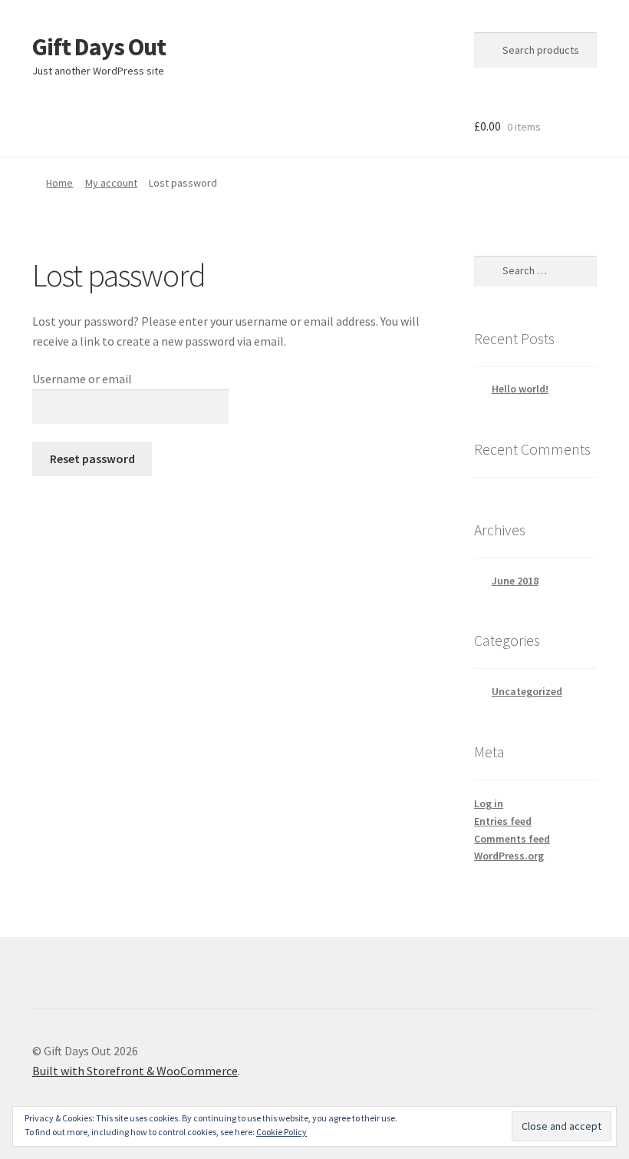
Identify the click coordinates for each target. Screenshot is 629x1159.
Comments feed (512, 839)
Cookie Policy (281, 1131)
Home (59, 183)
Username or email (82, 378)
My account (111, 183)
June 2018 (515, 581)
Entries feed (503, 821)
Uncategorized (527, 691)
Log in (488, 803)
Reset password (92, 458)
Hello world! (520, 389)
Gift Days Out (99, 46)
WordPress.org (509, 856)
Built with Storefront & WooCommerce (135, 1070)
